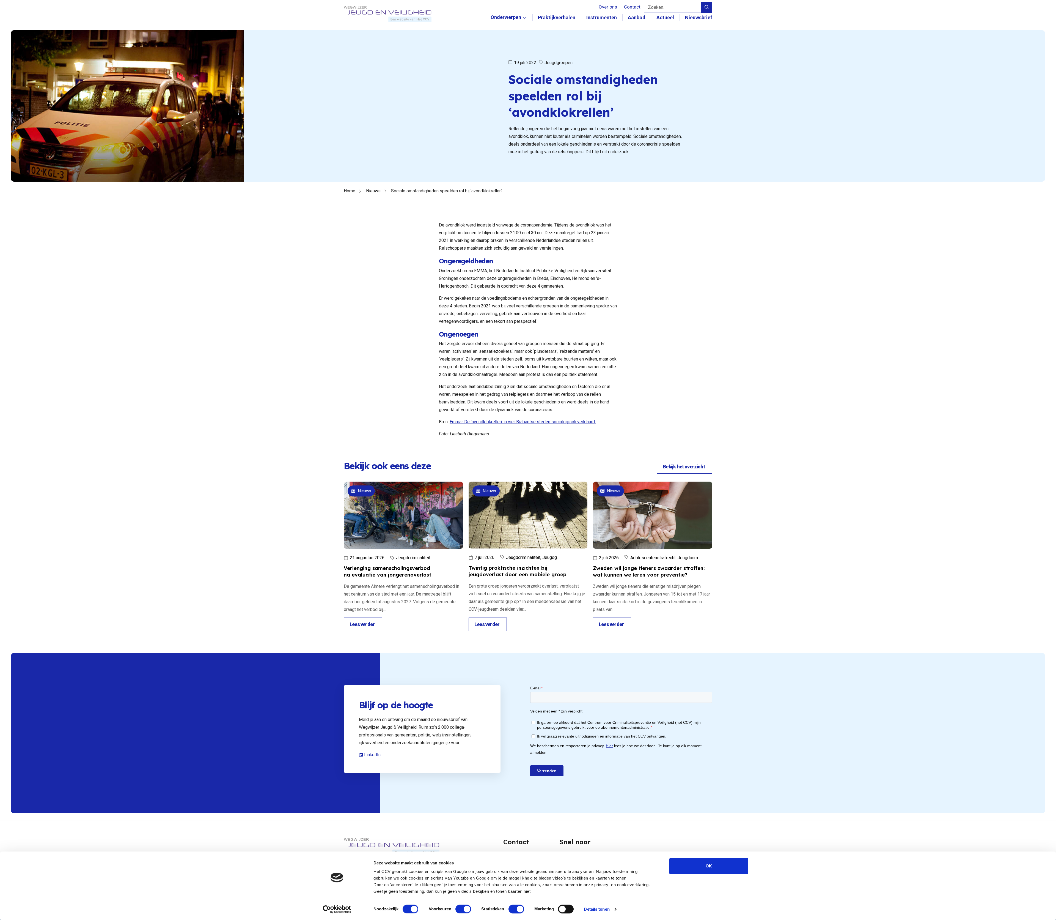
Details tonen (596, 909)
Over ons (608, 7)
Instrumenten (601, 17)
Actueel (665, 17)
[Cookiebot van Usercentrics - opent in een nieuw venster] (337, 909)
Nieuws (373, 190)
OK (709, 866)
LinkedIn (372, 754)
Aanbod (636, 17)
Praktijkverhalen (556, 17)
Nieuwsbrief (698, 17)
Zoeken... (657, 7)
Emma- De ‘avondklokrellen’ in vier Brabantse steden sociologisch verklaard (523, 421)
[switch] (463, 909)
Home (349, 190)
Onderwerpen (505, 23)
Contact (632, 7)
